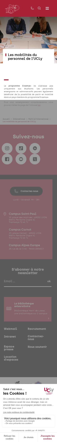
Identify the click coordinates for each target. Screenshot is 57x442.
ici (39, 105)
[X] (34, 159)
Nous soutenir (37, 346)
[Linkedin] (34, 148)
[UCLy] (12, 9)
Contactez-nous (29, 191)
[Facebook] (7, 159)
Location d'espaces (11, 358)
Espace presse (9, 348)
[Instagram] (7, 148)
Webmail (10, 328)
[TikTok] (21, 148)
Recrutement (37, 328)
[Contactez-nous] (32, 8)
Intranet (10, 336)
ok (49, 281)
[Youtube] (21, 159)
